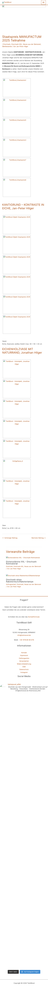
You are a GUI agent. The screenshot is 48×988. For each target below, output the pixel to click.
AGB (24, 667)
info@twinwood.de (24, 635)
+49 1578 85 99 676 (26, 640)
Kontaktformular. (34, 617)
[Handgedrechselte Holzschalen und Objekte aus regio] (36, 701)
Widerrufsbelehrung (24, 664)
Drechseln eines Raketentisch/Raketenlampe (19, 580)
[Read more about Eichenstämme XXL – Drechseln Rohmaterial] (23, 558)
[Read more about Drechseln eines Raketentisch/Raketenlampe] (23, 575)
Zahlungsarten (24, 658)
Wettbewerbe (7, 46)
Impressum (24, 655)
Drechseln (6, 44)
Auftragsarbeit (11, 584)
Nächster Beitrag (38, 538)
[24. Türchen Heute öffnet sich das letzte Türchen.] (12, 911)
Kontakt (24, 652)
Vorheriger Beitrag (9, 538)
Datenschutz (24, 669)
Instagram (24, 672)
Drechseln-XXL (16, 44)
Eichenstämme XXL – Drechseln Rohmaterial (21, 562)
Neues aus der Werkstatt (32, 44)
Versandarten (24, 661)
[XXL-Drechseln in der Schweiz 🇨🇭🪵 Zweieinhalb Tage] (12, 774)
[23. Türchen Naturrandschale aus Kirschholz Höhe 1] (36, 882)
